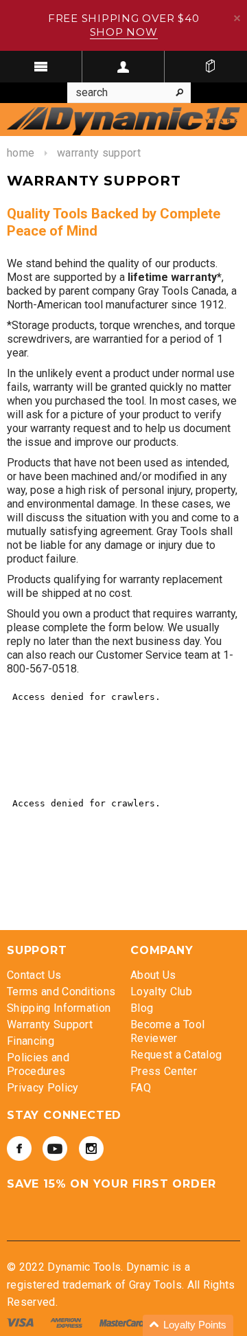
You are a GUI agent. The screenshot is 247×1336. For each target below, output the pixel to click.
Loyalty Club (161, 991)
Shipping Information (58, 1008)
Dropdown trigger (123, 66)
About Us (153, 975)
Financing (30, 1041)
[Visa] (21, 1321)
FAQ (140, 1087)
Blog (141, 1008)
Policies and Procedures (38, 1064)
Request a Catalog (176, 1054)
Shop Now (124, 31)
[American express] (67, 1321)
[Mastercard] (123, 1321)
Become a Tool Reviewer (167, 1031)
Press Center (163, 1071)
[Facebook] (19, 1148)
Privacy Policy (42, 1087)
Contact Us (34, 975)
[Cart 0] (210, 66)
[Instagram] (91, 1148)
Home (20, 152)
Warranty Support (50, 1024)
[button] (188, 1325)
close (237, 18)
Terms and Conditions (61, 991)
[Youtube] (55, 1148)
